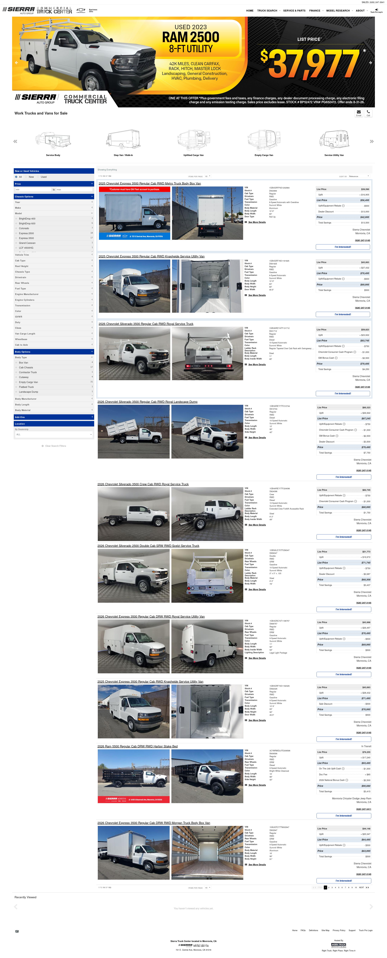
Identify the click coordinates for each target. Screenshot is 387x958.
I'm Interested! (343, 247)
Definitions (313, 930)
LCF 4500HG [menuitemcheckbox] (25, 247)
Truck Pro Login (366, 930)
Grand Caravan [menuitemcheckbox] (27, 243)
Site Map (325, 930)
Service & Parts (294, 10)
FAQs (303, 930)
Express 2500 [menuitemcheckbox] (26, 233)
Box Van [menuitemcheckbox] (23, 362)
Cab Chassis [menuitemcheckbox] (25, 367)
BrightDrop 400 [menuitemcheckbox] (26, 218)
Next (370, 62)
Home (250, 10)
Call (368, 115)
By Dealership (21, 429)
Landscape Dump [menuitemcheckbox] (28, 391)
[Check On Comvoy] (17, 931)
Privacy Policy (339, 930)
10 (356, 887)
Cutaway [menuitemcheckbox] (23, 377)
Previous (16, 62)
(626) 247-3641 (377, 2)
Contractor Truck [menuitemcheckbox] (27, 372)
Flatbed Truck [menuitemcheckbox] (26, 387)
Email (358, 115)
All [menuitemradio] (20, 176)
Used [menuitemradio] (43, 176)
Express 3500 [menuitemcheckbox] (26, 238)
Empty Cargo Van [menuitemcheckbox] (28, 382)
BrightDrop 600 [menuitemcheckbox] (26, 223)
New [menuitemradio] (31, 176)
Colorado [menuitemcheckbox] (23, 228)
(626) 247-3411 (363, 809)
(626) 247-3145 (362, 240)
